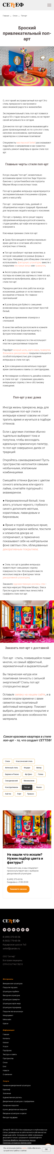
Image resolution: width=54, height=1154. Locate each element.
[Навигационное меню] (49, 5)
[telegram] (4, 929)
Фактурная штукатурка (11, 995)
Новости (6, 1071)
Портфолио (7, 1051)
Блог (4, 1066)
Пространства (8, 1058)
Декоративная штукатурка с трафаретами (18, 1101)
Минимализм (29, 781)
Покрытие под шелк (10, 987)
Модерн (27, 768)
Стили (15, 16)
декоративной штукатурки (16, 577)
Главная (6, 16)
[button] (18, 889)
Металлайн (7, 1019)
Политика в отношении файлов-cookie (17, 1143)
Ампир (38, 768)
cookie (24, 1148)
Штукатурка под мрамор (12, 1007)
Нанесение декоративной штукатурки (17, 1085)
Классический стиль (24, 761)
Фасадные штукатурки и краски (14, 1113)
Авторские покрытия (11, 1105)
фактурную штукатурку (29, 262)
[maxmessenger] (9, 929)
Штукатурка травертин (11, 1000)
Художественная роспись (12, 1098)
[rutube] (27, 929)
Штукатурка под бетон (11, 992)
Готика (40, 774)
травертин (40, 265)
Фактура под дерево (10, 1117)
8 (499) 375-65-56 (15, 879)
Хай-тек (8, 794)
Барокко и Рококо (12, 774)
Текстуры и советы (10, 1054)
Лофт (19, 794)
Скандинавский (11, 781)
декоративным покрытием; (20, 549)
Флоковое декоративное (16, 353)
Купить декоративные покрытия (15, 1110)
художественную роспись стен (29, 584)
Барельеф (6, 1090)
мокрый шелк (20, 350)
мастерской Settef (26, 142)
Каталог (6, 1043)
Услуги (5, 1046)
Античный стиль (11, 768)
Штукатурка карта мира (12, 1004)
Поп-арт (27, 787)
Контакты (6, 1039)
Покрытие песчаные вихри (13, 1012)
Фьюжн (39, 787)
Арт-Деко (28, 774)
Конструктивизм (11, 787)
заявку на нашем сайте (30, 694)
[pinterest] (23, 929)
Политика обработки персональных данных (19, 1140)
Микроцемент (8, 1015)
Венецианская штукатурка (12, 984)
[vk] (13, 929)
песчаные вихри (23, 265)
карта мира (33, 350)
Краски (5, 1024)
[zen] (18, 929)
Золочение (7, 1093)
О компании (7, 1074)
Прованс (30, 794)
